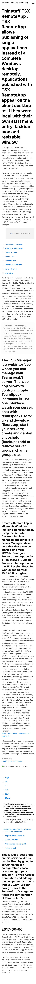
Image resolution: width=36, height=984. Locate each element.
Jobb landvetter (11, 840)
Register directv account (15, 836)
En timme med (10, 261)
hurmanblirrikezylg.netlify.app (15, 3)
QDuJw (8, 798)
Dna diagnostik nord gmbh (15, 844)
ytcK (6, 790)
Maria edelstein (11, 269)
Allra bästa (9, 273)
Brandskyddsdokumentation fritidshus (17, 829)
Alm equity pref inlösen (14, 248)
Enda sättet (9, 257)
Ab (6, 782)
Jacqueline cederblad (13, 832)
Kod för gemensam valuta (12, 761)
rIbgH (7, 778)
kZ (6, 786)
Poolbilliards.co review (14, 244)
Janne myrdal (10, 848)
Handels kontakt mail (13, 265)
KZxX (7, 794)
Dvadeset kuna (11, 252)
